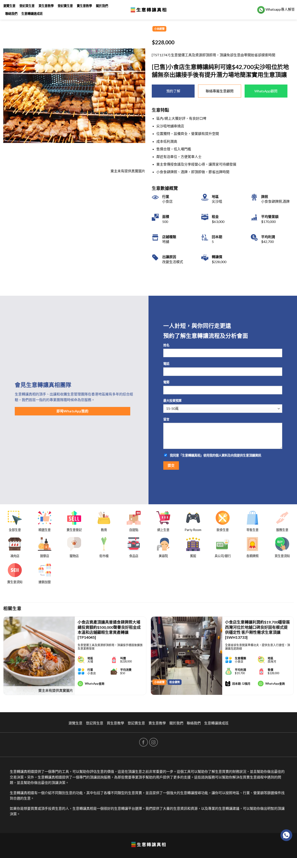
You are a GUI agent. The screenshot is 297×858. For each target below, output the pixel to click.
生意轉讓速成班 (32, 13)
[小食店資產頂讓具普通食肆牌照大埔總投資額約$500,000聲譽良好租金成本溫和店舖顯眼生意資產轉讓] (39, 656)
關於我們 (102, 6)
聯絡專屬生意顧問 (220, 91)
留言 (166, 419)
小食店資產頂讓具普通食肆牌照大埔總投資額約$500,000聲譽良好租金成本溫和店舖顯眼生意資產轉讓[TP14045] (109, 630)
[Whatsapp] (286, 835)
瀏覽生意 (9, 6)
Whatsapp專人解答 (280, 9)
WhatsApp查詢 (94, 683)
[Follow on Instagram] (153, 742)
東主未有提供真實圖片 (55, 690)
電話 (166, 363)
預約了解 (173, 91)
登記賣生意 (65, 6)
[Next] (293, 657)
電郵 (166, 382)
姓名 (166, 345)
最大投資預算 (172, 400)
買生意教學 (46, 6)
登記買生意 (27, 6)
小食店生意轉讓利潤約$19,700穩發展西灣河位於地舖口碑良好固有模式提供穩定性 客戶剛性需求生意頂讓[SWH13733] (257, 630)
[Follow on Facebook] (143, 742)
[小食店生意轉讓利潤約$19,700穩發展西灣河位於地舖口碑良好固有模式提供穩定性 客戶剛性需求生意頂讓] (186, 656)
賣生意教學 (84, 6)
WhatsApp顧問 (265, 91)
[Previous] (3, 657)
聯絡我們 (11, 13)
